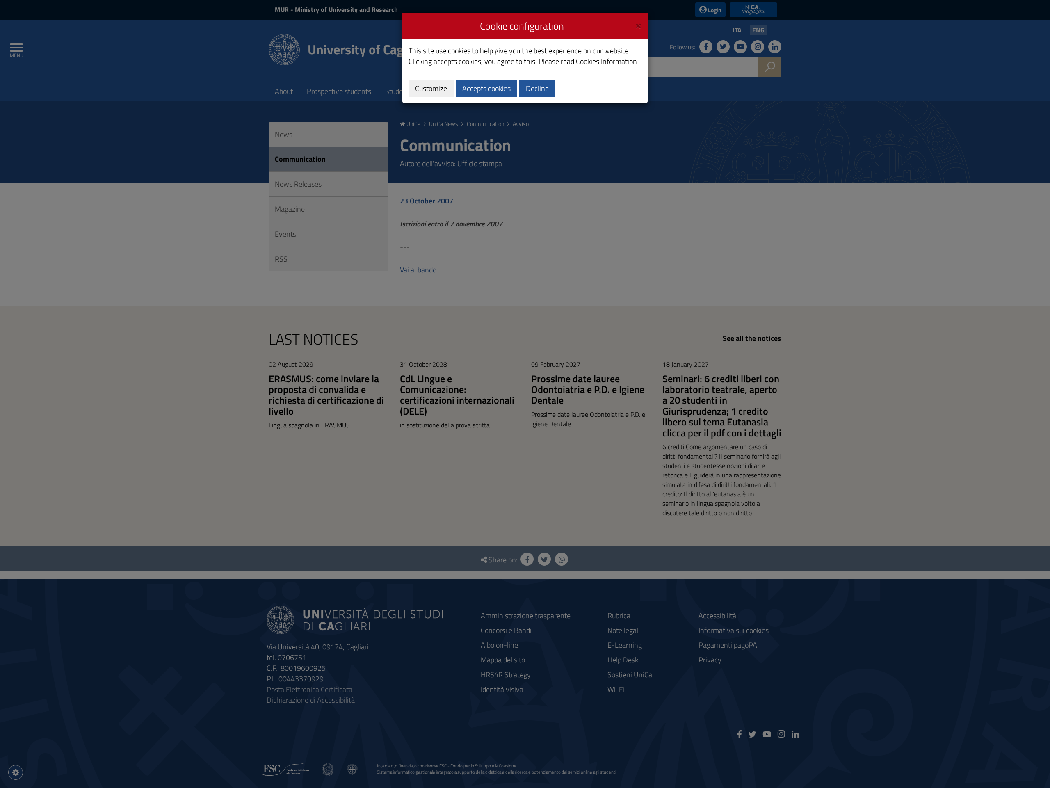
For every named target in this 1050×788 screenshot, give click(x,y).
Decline (537, 88)
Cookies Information (606, 61)
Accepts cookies (486, 88)
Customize (431, 88)
